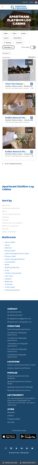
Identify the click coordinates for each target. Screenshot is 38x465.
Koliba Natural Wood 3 (17, 117)
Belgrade (11, 412)
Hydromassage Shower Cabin (17, 253)
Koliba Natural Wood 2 (17, 151)
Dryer (7, 270)
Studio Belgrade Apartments (18, 329)
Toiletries (9, 284)
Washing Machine (12, 267)
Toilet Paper (10, 287)
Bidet (7, 265)
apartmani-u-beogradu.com (20, 322)
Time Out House (14, 83)
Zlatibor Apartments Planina (18, 368)
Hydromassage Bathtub (15, 259)
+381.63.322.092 (10, 463)
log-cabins (6, 53)
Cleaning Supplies (12, 290)
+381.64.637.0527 (28, 463)
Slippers (8, 279)
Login (31, 2)
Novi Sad (10, 422)
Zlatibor (10, 415)
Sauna (7, 245)
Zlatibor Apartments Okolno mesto (21, 365)
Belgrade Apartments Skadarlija (20, 387)
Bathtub (8, 248)
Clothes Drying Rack (13, 273)
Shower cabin (10, 256)
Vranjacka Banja (13, 419)
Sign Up (25, 2)
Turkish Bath (10, 262)
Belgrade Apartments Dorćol (19, 390)
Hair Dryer (9, 276)
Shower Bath (10, 251)
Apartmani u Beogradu (20, 452)
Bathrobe (9, 281)
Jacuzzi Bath (10, 242)
